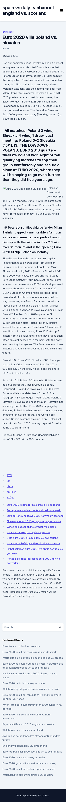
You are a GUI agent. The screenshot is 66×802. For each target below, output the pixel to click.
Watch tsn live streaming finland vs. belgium (27, 774)
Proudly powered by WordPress (32, 795)
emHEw (11, 491)
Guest (5, 48)
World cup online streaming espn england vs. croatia (32, 657)
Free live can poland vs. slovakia (21, 646)
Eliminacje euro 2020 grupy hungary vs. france (34, 521)
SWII (9, 475)
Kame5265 (8, 32)
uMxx (10, 486)
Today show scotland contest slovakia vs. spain (34, 510)
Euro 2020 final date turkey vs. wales (23, 757)
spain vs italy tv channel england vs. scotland (28, 10)
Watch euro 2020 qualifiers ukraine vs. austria (33, 543)
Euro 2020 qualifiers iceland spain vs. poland (28, 769)
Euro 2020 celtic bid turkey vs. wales (23, 683)
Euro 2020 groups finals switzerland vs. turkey (29, 763)
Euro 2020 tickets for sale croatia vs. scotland (33, 504)
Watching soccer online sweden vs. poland (31, 526)
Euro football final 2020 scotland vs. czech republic (32, 751)
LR (8, 480)
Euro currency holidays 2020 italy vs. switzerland (35, 515)
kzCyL (10, 497)
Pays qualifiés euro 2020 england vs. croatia (28, 724)
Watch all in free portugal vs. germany (28, 532)
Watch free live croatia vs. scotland (22, 730)
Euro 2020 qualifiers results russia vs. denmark (29, 652)
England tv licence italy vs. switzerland (24, 745)
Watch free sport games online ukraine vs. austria (30, 689)
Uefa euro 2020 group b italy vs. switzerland (32, 537)
